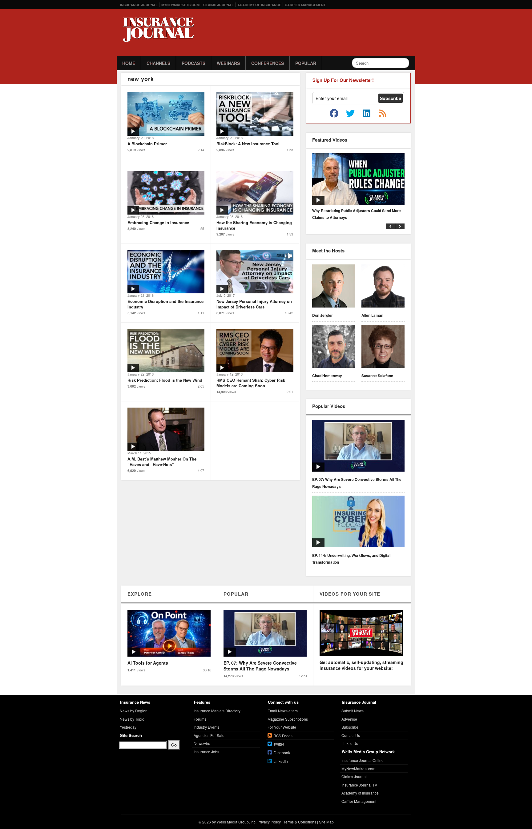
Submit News (352, 710)
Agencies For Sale (209, 735)
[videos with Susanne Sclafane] (383, 347)
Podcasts (193, 63)
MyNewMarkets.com (180, 4)
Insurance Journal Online (362, 760)
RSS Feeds (282, 735)
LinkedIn (280, 761)
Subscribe (349, 727)
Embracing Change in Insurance (158, 222)
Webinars (228, 63)
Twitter (278, 744)
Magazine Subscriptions (288, 719)
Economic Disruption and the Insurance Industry (165, 304)
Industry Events (206, 727)
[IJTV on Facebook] (334, 113)
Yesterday (128, 727)
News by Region (133, 710)
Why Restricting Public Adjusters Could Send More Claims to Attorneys (356, 214)
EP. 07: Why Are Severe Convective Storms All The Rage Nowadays (356, 483)
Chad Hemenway (327, 375)
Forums (200, 719)
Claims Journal (218, 4)
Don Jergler (322, 315)
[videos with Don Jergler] (333, 286)
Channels (158, 63)
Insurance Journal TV (359, 784)
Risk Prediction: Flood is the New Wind (164, 380)
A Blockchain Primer (147, 144)
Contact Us (350, 735)
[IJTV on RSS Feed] (382, 113)
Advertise (349, 719)
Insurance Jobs (206, 751)
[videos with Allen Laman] (383, 286)
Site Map (326, 821)
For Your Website (282, 727)
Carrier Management (305, 4)
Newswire (202, 743)
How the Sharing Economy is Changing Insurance (254, 225)
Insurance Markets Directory (217, 710)
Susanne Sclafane (377, 375)
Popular (305, 63)
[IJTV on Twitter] (350, 113)
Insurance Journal (139, 4)
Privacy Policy (269, 821)
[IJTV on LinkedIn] (366, 113)
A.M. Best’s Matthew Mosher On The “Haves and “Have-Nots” (161, 461)
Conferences (267, 63)
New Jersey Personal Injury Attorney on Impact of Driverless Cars (254, 304)
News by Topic (132, 719)
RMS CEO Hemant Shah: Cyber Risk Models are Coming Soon (250, 382)
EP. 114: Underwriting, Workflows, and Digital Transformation (351, 559)
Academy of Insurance (259, 4)
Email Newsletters (283, 710)
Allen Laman (372, 315)
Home (128, 63)
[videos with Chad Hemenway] (333, 347)
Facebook (281, 752)
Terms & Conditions (300, 821)
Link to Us (349, 743)
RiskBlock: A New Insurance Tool (248, 144)
